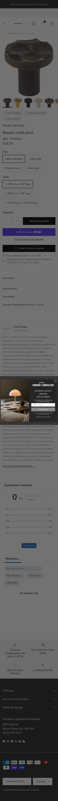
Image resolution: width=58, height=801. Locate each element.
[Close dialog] (55, 381)
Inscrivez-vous (43, 409)
